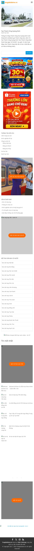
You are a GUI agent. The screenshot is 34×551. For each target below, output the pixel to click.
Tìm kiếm (29, 53)
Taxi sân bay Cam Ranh (8, 291)
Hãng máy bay (7, 143)
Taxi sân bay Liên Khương (9, 287)
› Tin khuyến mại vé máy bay (9, 210)
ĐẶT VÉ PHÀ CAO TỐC (17, 364)
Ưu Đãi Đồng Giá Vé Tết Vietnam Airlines (21, 403)
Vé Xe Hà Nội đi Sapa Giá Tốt (17, 436)
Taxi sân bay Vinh (7, 304)
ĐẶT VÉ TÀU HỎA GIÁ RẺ (17, 176)
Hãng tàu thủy (7, 148)
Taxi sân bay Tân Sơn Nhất (9, 271)
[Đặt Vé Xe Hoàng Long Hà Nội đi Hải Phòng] (4, 430)
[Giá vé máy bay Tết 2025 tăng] (4, 398)
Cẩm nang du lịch (6, 136)
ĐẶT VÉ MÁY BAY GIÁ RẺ (17, 235)
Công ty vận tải (5, 141)
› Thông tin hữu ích (6, 205)
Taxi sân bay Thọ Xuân (8, 300)
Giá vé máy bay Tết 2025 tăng (17, 395)
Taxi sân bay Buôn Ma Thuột (10, 320)
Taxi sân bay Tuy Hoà (8, 312)
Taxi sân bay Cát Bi (7, 295)
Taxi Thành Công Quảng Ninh (10, 31)
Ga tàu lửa (4, 151)
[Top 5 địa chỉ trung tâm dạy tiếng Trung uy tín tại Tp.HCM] (4, 419)
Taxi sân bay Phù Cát (8, 283)
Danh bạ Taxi (5, 33)
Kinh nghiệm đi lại (6, 138)
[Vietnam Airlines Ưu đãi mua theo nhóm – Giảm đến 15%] (4, 389)
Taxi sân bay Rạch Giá (8, 328)
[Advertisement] (17, 461)
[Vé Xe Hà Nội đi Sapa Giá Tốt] (4, 439)
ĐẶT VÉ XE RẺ (17, 500)
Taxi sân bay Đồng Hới (8, 308)
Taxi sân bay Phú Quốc (8, 275)
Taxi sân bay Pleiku (7, 316)
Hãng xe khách (7, 146)
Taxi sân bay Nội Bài (7, 263)
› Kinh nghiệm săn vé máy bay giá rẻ (11, 207)
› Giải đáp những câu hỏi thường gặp (12, 213)
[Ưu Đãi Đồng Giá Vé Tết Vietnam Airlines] (4, 407)
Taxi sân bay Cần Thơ (8, 324)
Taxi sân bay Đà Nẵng (8, 267)
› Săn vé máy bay (6, 202)
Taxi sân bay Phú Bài (8, 279)
